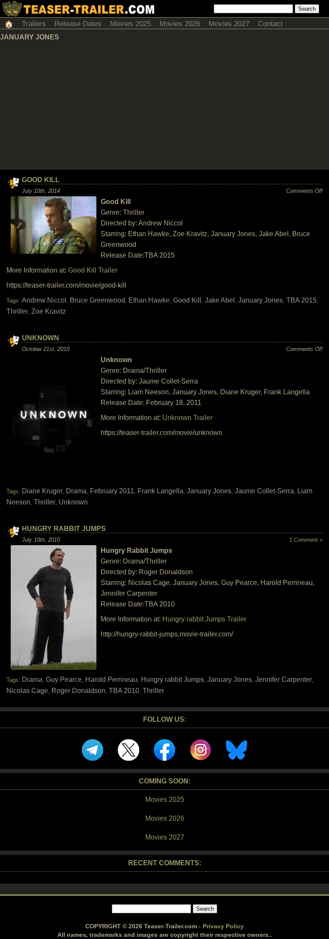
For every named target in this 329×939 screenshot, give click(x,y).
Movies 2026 (179, 24)
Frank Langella (160, 491)
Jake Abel (220, 300)
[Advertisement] (164, 105)
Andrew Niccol (44, 300)
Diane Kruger (42, 491)
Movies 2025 (130, 24)
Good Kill (41, 179)
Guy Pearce (64, 679)
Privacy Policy (223, 926)
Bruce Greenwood (97, 300)
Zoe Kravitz (48, 311)
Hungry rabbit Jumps (172, 679)
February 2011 (112, 491)
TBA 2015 (301, 300)
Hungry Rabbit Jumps (64, 528)
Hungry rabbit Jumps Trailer (204, 619)
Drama (76, 491)
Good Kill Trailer (92, 270)
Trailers (34, 24)
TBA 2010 (124, 690)
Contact (270, 24)
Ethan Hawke (149, 300)
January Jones (260, 300)
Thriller (17, 311)
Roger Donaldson (78, 690)
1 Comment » (306, 540)
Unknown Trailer (187, 417)
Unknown (40, 338)
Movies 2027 (229, 24)
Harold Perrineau (111, 679)
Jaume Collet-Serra (264, 491)
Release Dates (78, 24)
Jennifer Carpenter (283, 679)
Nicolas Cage (27, 690)
